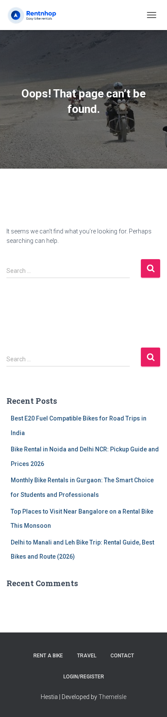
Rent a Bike (48, 656)
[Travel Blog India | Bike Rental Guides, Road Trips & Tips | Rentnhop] (42, 15)
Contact (122, 656)
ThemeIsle (112, 696)
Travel (86, 656)
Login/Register (83, 677)
